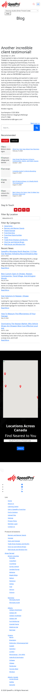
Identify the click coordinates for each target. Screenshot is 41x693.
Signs (6, 237)
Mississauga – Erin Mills (17, 654)
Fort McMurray (14, 621)
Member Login (13, 524)
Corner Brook (13, 679)
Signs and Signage (14, 541)
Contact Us (11, 527)
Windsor (12, 672)
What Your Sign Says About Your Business (26, 149)
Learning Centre (13, 506)
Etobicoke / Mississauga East (18, 643)
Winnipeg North (14, 600)
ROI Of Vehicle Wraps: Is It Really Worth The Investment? (25, 182)
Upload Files (12, 515)
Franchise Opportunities (13, 235)
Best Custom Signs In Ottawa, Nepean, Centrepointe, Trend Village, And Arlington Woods (18, 276)
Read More (5, 268)
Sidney (11, 584)
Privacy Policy (12, 521)
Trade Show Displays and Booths (16, 240)
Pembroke (12, 666)
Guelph (11, 646)
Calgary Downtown (15, 610)
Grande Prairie (14, 624)
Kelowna (12, 572)
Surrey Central (14, 566)
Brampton (12, 640)
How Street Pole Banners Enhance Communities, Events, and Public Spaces (25, 160)
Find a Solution (13, 512)
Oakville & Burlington (16, 657)
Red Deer (12, 630)
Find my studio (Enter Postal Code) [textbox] (18, 11)
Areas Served (9, 553)
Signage (10, 538)
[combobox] (21, 10)
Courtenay (12, 564)
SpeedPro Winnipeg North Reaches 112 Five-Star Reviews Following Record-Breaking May (19, 252)
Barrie (11, 637)
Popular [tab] (5, 141)
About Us (11, 504)
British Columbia (13, 556)
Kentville (12, 685)
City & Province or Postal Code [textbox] (20, 441)
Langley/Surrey (14, 569)
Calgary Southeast (15, 616)
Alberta (10, 608)
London (11, 652)
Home (10, 501)
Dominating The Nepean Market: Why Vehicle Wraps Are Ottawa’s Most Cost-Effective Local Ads (19, 325)
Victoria (11, 592)
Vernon (11, 589)
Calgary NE (12, 613)
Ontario (10, 635)
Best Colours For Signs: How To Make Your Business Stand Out (26, 193)
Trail (10, 587)
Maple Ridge (13, 575)
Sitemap (10, 518)
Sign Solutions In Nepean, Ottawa (15, 296)
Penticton (12, 581)
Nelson (11, 578)
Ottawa (11, 663)
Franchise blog (9, 233)
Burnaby (12, 558)
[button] (5, 373)
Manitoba (11, 598)
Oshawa (12, 660)
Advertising (8, 226)
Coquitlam (12, 561)
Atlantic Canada (13, 677)
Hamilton (12, 649)
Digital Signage (9, 231)
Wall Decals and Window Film (14, 244)
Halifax (11, 682)
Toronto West (13, 669)
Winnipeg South (14, 602)
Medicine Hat (13, 627)
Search (20, 448)
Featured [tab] (14, 141)
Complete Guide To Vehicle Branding (24, 171)
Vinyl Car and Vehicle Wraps (14, 242)
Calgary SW (13, 618)
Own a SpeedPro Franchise (16, 509)
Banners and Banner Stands (14, 228)
